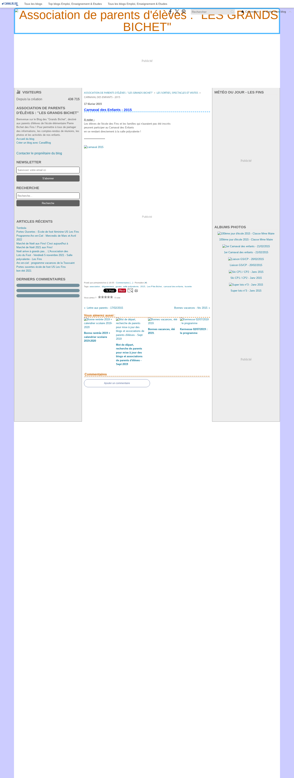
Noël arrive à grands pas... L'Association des (42, 251)
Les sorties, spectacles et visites (177, 92)
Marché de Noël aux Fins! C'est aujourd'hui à (42, 243)
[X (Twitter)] (176, 11)
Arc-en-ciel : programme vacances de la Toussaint (45, 262)
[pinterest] (183, 11)
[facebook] (170, 11)
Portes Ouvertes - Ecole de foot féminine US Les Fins (47, 231)
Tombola (21, 227)
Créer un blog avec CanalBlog (33, 142)
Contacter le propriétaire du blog (39, 153)
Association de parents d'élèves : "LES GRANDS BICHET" (118, 92)
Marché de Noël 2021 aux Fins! (34, 247)
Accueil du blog (25, 138)
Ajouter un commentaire (117, 383)
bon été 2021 (23, 270)
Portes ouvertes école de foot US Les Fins (41, 266)
